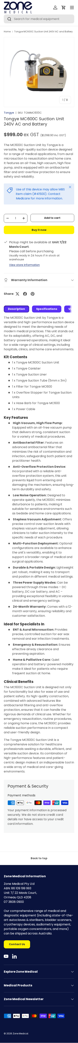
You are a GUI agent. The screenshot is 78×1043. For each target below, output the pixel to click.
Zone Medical (20, 1033)
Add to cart (52, 218)
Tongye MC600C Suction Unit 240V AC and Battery (43, 31)
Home (7, 31)
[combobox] (39, 18)
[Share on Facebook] (25, 294)
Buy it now (39, 230)
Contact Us (17, 944)
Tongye (9, 113)
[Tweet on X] (17, 294)
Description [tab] (16, 309)
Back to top (39, 858)
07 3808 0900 (14, 902)
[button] (63, 7)
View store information (24, 265)
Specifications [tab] (46, 309)
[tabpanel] (39, 544)
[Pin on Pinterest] (32, 294)
